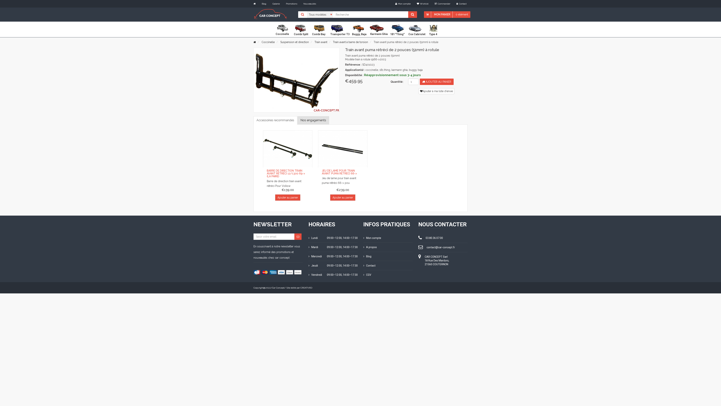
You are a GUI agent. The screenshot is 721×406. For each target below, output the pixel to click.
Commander (444, 3)
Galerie (276, 3)
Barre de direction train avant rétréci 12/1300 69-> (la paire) (286, 173)
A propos (371, 247)
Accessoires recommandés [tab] (275, 120)
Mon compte (404, 3)
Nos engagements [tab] (313, 120)
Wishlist (424, 3)
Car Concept (278, 287)
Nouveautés (309, 3)
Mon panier (442, 14)
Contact (463, 3)
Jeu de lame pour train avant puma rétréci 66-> (339, 172)
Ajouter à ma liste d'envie (438, 91)
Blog (264, 3)
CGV (368, 274)
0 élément (462, 14)
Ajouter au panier (438, 81)
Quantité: (397, 81)
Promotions (291, 3)
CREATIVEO (306, 287)
